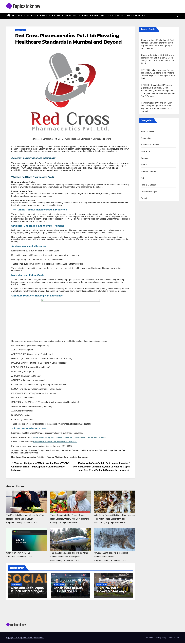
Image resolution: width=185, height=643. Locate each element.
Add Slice (10, 557)
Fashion (66, 16)
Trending (145, 198)
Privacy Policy (161, 638)
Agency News (20, 30)
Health (76, 16)
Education (54, 16)
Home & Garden (90, 16)
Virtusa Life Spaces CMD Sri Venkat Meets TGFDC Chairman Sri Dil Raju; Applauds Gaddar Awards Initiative (40, 466)
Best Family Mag (101, 523)
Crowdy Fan (55, 523)
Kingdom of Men (13, 523)
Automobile (18, 16)
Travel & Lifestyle (135, 16)
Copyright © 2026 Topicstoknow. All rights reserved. (25, 638)
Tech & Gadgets (114, 16)
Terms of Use (174, 638)
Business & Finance (37, 16)
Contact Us (149, 638)
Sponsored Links (30, 523)
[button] (177, 16)
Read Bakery (56, 560)
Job (102, 16)
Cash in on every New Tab (18, 553)
